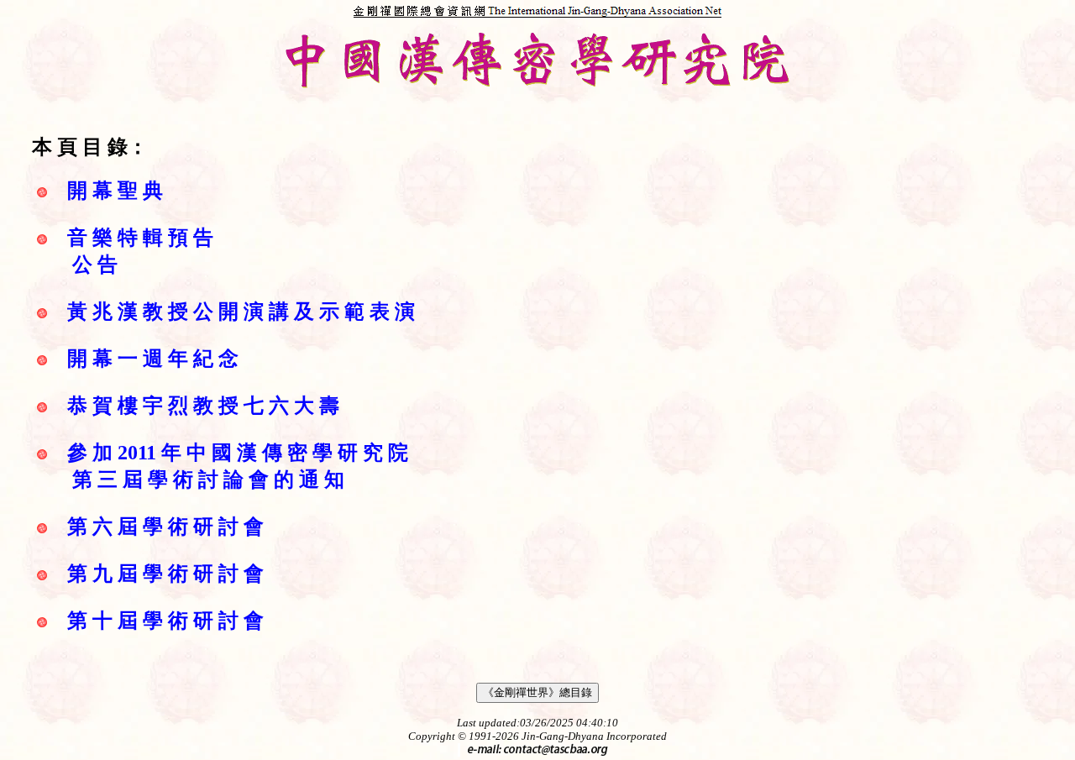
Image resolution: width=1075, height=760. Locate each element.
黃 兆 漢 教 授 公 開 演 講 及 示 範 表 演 (241, 311)
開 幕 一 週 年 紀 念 (153, 359)
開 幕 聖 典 (115, 191)
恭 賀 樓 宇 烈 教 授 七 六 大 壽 (203, 406)
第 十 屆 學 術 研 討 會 (165, 621)
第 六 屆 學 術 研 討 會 (165, 526)
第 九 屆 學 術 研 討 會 (165, 573)
